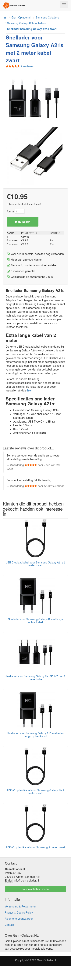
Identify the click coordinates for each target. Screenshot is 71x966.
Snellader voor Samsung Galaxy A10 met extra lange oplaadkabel (35, 734)
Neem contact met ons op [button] (36, 888)
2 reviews (27, 66)
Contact (9, 925)
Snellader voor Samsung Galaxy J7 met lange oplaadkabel (35, 620)
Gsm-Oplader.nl (46, 960)
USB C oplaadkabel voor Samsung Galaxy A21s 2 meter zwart (35, 563)
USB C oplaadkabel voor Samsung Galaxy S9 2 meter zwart (35, 791)
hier (29, 390)
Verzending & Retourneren (21, 906)
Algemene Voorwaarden (19, 918)
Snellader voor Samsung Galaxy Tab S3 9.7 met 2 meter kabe (35, 677)
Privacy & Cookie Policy (19, 912)
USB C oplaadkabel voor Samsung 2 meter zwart (35, 847)
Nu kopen (23, 221)
